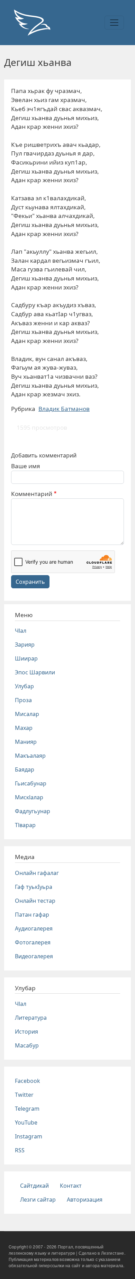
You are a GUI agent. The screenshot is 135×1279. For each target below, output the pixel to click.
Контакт (71, 1185)
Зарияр (25, 644)
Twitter (24, 1095)
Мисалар (27, 714)
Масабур (27, 1045)
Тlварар (25, 825)
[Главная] (32, 22)
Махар (24, 728)
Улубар (24, 686)
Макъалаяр (30, 755)
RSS (20, 1150)
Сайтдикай (34, 1185)
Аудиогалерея (34, 928)
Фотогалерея (33, 942)
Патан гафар (32, 914)
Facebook (27, 1081)
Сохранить (30, 582)
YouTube (26, 1122)
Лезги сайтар (38, 1199)
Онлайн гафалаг (37, 873)
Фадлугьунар (32, 811)
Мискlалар (29, 797)
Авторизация (84, 1199)
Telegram (27, 1108)
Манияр (26, 742)
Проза (23, 700)
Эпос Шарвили (35, 672)
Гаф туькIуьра (33, 887)
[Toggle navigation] (114, 23)
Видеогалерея (34, 956)
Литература (31, 1017)
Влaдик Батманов (64, 409)
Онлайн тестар (35, 900)
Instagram (28, 1136)
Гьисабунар (30, 783)
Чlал (20, 630)
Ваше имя (25, 466)
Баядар (24, 769)
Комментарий (31, 494)
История (26, 1031)
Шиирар (26, 658)
